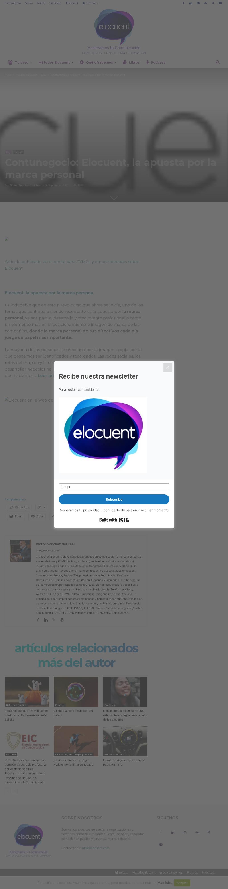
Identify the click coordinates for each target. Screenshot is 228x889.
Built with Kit (114, 520)
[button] (114, 435)
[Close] (167, 367)
